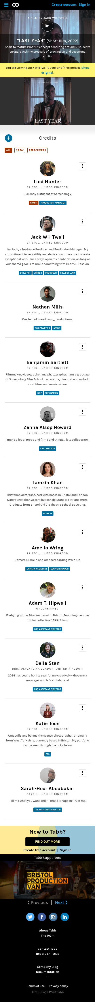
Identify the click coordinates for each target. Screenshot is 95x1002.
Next (60, 902)
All (8, 150)
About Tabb (47, 930)
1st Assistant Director (48, 809)
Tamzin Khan (47, 482)
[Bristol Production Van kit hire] (47, 880)
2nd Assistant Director (47, 689)
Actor (56, 328)
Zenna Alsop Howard (47, 427)
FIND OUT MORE (47, 842)
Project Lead (67, 273)
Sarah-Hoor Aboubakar (47, 788)
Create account (64, 4)
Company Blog (47, 967)
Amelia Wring (47, 548)
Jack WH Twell (47, 237)
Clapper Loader (59, 569)
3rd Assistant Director (47, 629)
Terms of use (36, 986)
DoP (39, 393)
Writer (38, 273)
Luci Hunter (47, 181)
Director (25, 273)
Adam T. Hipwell (47, 603)
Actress (47, 513)
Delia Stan (47, 663)
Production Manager (53, 203)
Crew (20, 150)
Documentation (47, 972)
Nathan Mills (47, 307)
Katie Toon (48, 723)
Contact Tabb (47, 949)
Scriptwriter (42, 328)
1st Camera (51, 393)
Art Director (47, 448)
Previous (39, 902)
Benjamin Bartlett (47, 362)
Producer (51, 273)
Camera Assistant (37, 569)
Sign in (84, 4)
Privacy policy (58, 986)
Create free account (39, 850)
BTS (47, 754)
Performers (37, 150)
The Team (47, 935)
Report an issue (47, 954)
